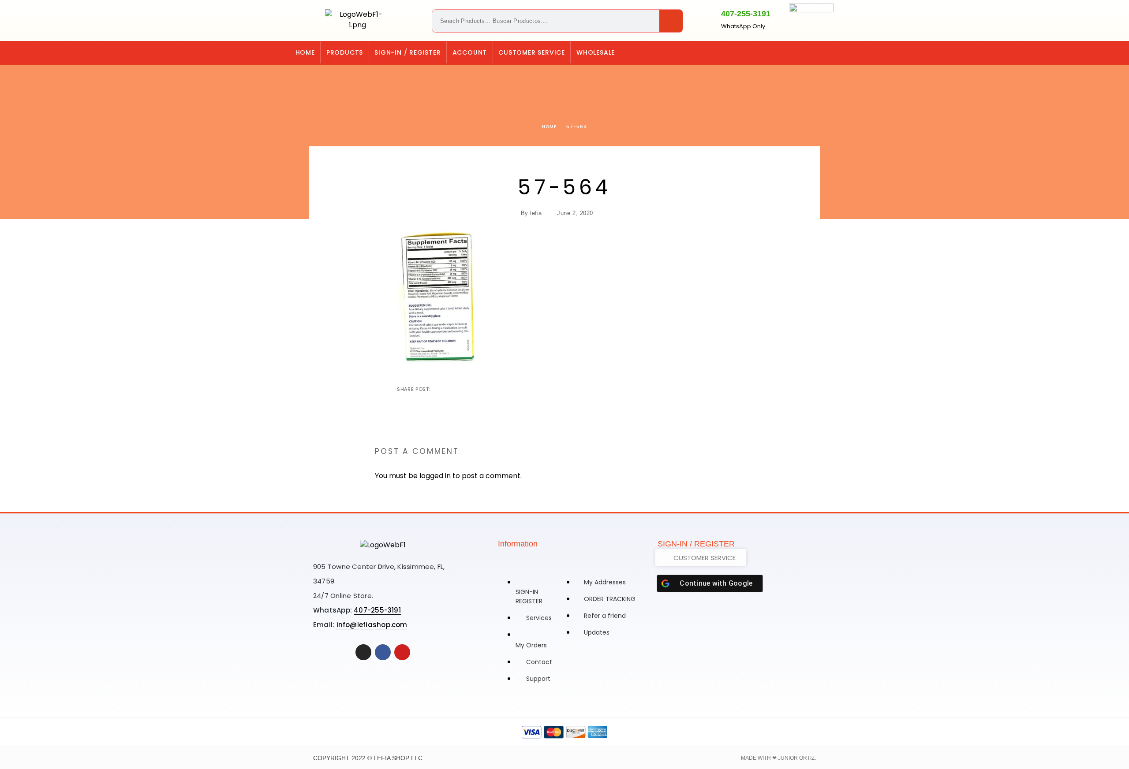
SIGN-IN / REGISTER (407, 52)
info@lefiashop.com (371, 624)
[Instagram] (810, 52)
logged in (435, 476)
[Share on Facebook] (438, 389)
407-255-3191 (745, 13)
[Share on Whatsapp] (480, 389)
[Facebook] (828, 52)
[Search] (671, 21)
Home (305, 52)
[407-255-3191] (706, 19)
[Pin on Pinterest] (466, 389)
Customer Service (531, 52)
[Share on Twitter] (452, 389)
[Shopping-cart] (792, 52)
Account (469, 52)
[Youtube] (402, 652)
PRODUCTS (344, 52)
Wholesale (595, 52)
